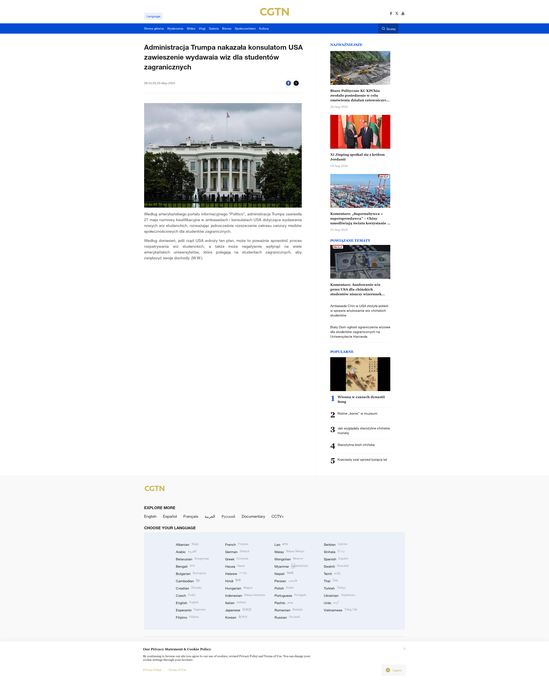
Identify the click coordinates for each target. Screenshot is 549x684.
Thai (331, 581)
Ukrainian (339, 595)
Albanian (187, 544)
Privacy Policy (152, 670)
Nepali (283, 574)
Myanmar (291, 566)
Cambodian (188, 581)
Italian (235, 603)
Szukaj (390, 29)
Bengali (185, 566)
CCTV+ (277, 516)
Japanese (238, 610)
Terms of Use (177, 670)
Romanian (288, 610)
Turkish (334, 588)
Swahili (336, 566)
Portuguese (290, 595)
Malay (289, 552)
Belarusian (192, 559)
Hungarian (239, 588)
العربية (210, 516)
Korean (236, 617)
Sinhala (334, 552)
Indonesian (245, 595)
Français (190, 516)
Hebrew (236, 574)
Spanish (336, 559)
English (150, 516)
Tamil (332, 574)
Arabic (186, 552)
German (237, 552)
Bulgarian (191, 574)
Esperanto (191, 610)
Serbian (335, 544)
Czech (185, 595)
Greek (236, 559)
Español (170, 516)
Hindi (233, 581)
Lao (281, 544)
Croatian (189, 588)
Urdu (331, 603)
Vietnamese (340, 610)
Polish (284, 588)
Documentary (253, 516)
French (236, 544)
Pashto (283, 603)
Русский (228, 516)
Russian (287, 617)
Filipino (187, 617)
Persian (285, 581)
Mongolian (288, 559)
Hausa (235, 566)
